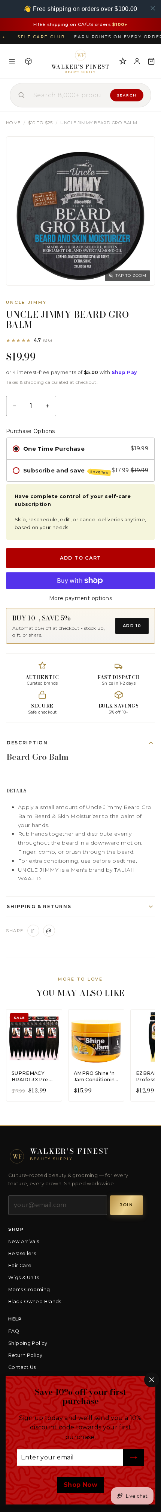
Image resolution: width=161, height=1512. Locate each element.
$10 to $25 (40, 122)
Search (127, 95)
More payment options (80, 598)
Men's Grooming (29, 1289)
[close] (153, 8)
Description (27, 742)
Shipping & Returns (39, 906)
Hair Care (19, 1265)
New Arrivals (23, 1241)
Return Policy (25, 1355)
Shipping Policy (28, 1343)
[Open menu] (12, 61)
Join (126, 1204)
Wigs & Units (23, 1277)
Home (13, 122)
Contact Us (22, 1367)
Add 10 (132, 625)
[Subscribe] (133, 1458)
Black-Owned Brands (34, 1301)
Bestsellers (22, 1253)
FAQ (13, 1331)
